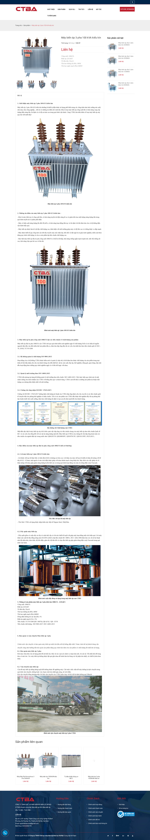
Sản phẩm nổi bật (115, 38)
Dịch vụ (72, 9)
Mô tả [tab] (19, 95)
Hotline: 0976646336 (127, 9)
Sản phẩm (61, 9)
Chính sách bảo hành (95, 816)
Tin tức (81, 9)
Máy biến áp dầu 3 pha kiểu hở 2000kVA (125, 84)
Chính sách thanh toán (95, 808)
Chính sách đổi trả (94, 819)
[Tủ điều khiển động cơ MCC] (71, 761)
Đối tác (99, 9)
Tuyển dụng (51, 16)
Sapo (74, 835)
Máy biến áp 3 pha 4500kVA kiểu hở (94, 777)
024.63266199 (27, 826)
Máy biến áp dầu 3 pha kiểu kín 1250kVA (125, 70)
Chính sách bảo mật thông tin (97, 823)
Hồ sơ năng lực (123, 808)
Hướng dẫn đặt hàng (64, 804)
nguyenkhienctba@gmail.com (29, 823)
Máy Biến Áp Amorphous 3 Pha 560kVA (25, 777)
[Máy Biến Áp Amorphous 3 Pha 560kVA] (25, 761)
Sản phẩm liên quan (29, 742)
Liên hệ (90, 9)
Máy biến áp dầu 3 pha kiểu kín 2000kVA (125, 44)
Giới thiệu (51, 9)
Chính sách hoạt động (95, 804)
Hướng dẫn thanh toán (65, 808)
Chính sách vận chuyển (95, 812)
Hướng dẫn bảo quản (64, 812)
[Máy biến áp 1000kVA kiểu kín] (48, 761)
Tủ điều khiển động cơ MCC (71, 777)
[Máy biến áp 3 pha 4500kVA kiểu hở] (94, 761)
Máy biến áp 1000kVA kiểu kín (48, 777)
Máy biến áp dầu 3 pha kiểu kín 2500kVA (125, 57)
